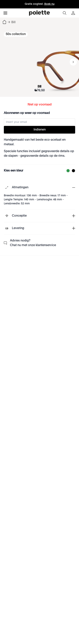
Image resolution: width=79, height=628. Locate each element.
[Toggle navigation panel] (5, 13)
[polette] (39, 13)
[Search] (64, 13)
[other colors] (67, 170)
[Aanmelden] (73, 13)
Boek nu (49, 4)
